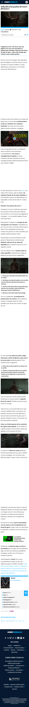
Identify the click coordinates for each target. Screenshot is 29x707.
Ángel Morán (5, 31)
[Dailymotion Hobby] (18, 638)
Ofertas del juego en (5, 611)
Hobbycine (17, 645)
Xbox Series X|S (10, 621)
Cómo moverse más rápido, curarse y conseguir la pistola (14, 566)
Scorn (23, 190)
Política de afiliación (14, 668)
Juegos (3, 29)
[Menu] (2, 2)
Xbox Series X (17, 580)
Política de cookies (9, 665)
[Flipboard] (21, 638)
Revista (13, 650)
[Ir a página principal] (10, 2)
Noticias (3, 621)
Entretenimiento (8, 648)
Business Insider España (17, 684)
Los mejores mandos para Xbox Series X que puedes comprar (19, 539)
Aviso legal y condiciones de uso (14, 661)
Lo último (6, 650)
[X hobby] (8, 638)
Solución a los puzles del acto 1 (15, 568)
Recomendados (19, 648)
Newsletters (20, 650)
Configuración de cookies (14, 672)
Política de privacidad (14, 663)
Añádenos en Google (8, 34)
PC (11, 580)
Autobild (6, 684)
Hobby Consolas (18, 687)
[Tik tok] (13, 638)
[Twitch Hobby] (10, 638)
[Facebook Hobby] (5, 638)
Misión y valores (9, 670)
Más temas (14, 652)
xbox (20, 621)
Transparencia (20, 665)
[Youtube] (23, 638)
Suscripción (19, 670)
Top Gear (14, 689)
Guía (16, 621)
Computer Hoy (8, 687)
